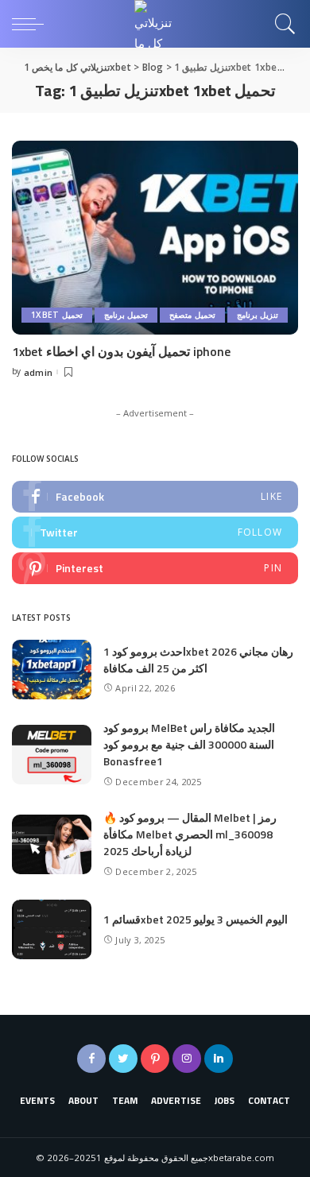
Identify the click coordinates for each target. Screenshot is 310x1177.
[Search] (281, 24)
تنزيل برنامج (257, 314)
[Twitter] (155, 532)
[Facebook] (155, 497)
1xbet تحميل (57, 314)
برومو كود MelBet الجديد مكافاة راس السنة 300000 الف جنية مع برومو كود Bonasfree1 (189, 744)
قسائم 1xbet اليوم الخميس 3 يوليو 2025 (195, 919)
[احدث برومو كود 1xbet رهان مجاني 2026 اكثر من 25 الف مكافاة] (51, 669)
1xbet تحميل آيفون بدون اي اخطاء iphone (121, 351)
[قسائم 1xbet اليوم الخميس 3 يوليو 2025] (51, 929)
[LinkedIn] (218, 1058)
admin (38, 372)
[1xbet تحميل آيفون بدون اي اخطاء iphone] (155, 237)
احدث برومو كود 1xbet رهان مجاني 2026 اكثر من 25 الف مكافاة (198, 659)
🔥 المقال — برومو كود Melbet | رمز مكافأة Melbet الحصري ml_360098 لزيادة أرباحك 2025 (190, 834)
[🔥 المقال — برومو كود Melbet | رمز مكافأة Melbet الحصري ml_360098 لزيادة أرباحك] (51, 844)
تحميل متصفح (192, 314)
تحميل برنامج (126, 314)
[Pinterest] (155, 568)
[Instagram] (186, 1058)
